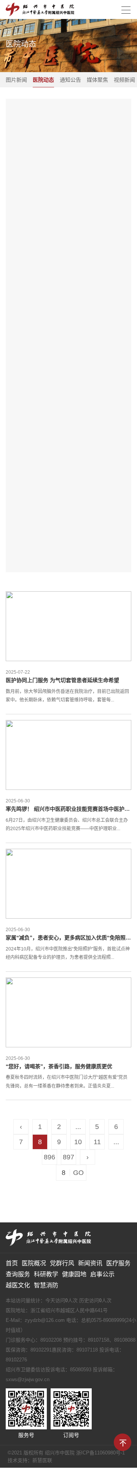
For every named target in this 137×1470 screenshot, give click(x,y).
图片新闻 (16, 80)
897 (68, 1157)
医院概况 (34, 1263)
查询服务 (18, 1274)
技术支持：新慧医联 (30, 1460)
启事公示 (102, 1274)
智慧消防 (46, 1285)
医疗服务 (118, 1263)
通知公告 (70, 80)
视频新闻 (124, 80)
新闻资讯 (90, 1263)
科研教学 (46, 1274)
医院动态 (43, 80)
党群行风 (62, 1263)
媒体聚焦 (97, 80)
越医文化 (18, 1285)
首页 (12, 1263)
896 (49, 1157)
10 (78, 1142)
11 (97, 1142)
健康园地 (74, 1274)
